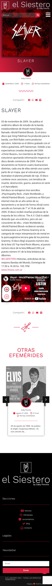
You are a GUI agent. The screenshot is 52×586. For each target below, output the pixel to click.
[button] (29, 100)
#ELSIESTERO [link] (8, 259)
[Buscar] (37, 15)
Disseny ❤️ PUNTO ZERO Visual (39, 584)
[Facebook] (6, 289)
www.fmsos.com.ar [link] (11, 269)
